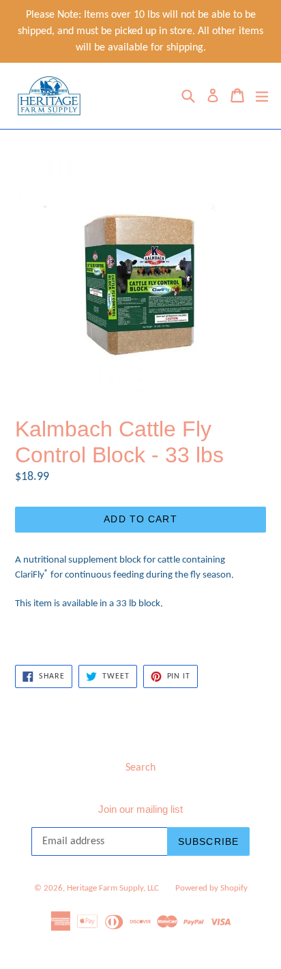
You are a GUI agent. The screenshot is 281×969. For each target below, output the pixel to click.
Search (140, 767)
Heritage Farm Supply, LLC (113, 888)
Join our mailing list (140, 809)
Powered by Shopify (211, 888)
